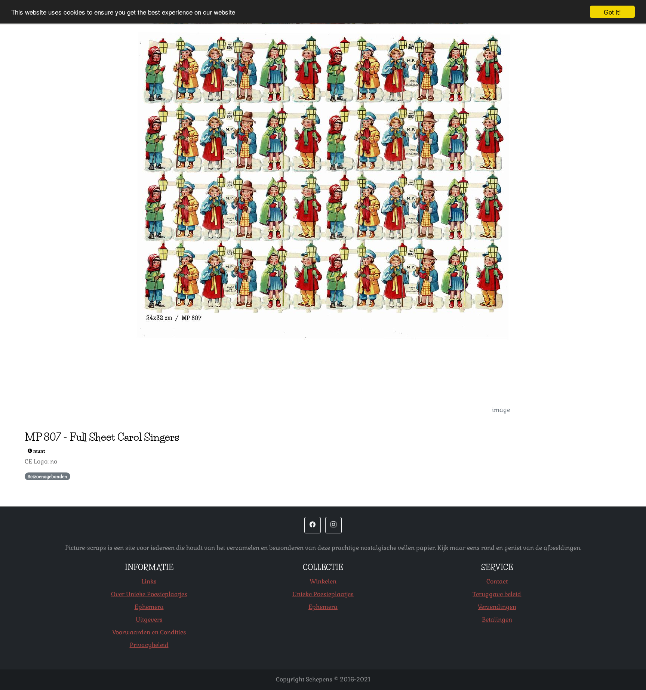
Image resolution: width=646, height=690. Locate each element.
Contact (497, 581)
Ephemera (149, 607)
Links (149, 581)
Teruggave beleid (497, 594)
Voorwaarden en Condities (149, 632)
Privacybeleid (149, 645)
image (501, 410)
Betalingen (497, 619)
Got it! (612, 11)
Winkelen (323, 581)
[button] (312, 525)
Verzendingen (497, 607)
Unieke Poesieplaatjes (323, 594)
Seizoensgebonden (47, 477)
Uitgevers (149, 619)
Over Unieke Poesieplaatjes (149, 594)
